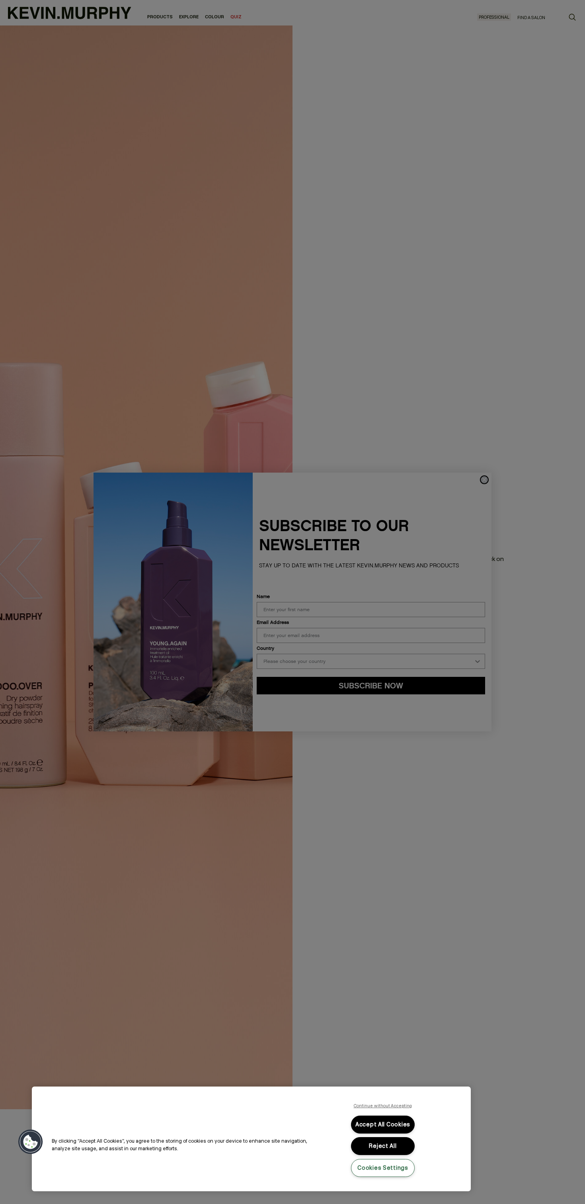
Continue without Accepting (383, 1105)
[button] (30, 1142)
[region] (251, 1139)
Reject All (382, 1145)
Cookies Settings (382, 1167)
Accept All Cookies (382, 1124)
